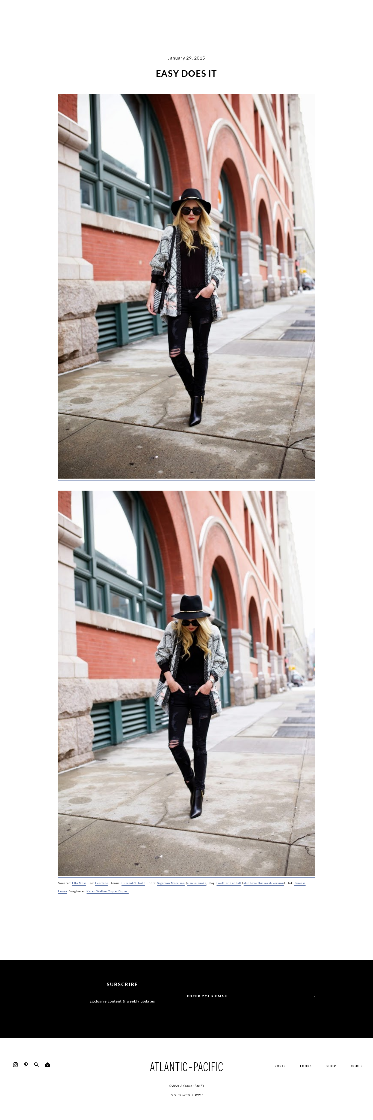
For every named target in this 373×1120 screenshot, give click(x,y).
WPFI (198, 1095)
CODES (357, 1066)
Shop (331, 1066)
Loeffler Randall (229, 883)
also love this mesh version (264, 883)
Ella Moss (79, 883)
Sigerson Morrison (171, 883)
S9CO (186, 1095)
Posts (280, 1066)
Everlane (101, 883)
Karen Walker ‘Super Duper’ (107, 891)
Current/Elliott (133, 883)
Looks (306, 1066)
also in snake (197, 883)
